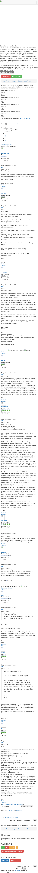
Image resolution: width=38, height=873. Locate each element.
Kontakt (6, 861)
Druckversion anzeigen (11, 817)
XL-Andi (3, 552)
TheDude (4, 272)
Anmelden (7, 76)
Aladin (3, 652)
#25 (2, 421)
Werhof (3, 193)
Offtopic (14, 81)
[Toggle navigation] (35, 2)
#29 (2, 667)
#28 (2, 609)
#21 (2, 167)
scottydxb (4, 521)
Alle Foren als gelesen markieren (13, 851)
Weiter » (19, 124)
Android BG (12, 872)
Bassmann (4, 406)
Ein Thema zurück (7, 804)
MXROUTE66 (5, 153)
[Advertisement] (19, 25)
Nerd (2, 595)
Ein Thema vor (18, 804)
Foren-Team (16, 861)
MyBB (29, 870)
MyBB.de (17, 870)
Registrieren (17, 76)
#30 (2, 743)
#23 (2, 286)
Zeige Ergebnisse (25, 118)
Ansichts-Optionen (6, 145)
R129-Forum (6, 81)
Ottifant (3, 360)
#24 (2, 375)
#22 (2, 207)
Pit (2, 728)
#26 (2, 535)
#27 (2, 566)
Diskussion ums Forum (24, 81)
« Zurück (10, 124)
